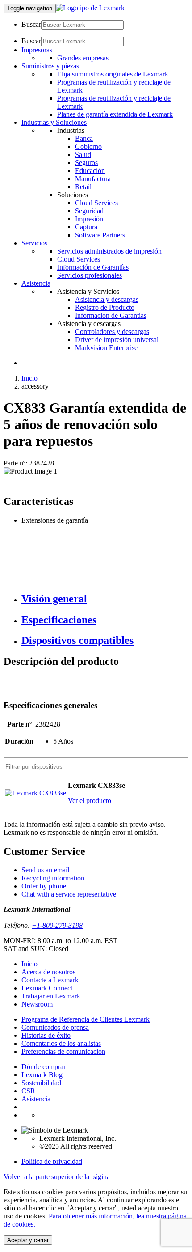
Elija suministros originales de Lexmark (112, 74)
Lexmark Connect (46, 988)
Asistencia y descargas (106, 299)
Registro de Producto (104, 307)
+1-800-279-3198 (57, 925)
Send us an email (45, 870)
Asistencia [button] (35, 283)
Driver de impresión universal (117, 339)
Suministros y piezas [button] (50, 66)
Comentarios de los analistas (61, 1043)
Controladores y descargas (112, 331)
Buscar (31, 24)
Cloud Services (96, 203)
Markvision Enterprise (106, 347)
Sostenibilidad (41, 1083)
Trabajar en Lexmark (50, 996)
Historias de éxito (46, 1035)
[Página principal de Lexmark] (90, 8)
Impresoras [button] (36, 50)
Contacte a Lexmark (50, 980)
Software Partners (100, 235)
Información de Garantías (93, 267)
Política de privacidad (51, 1161)
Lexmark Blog (42, 1075)
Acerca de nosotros (48, 972)
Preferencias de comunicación (63, 1051)
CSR (28, 1091)
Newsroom (37, 1004)
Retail (83, 186)
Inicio (29, 378)
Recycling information (52, 878)
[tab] (104, 599)
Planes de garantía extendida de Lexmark (115, 114)
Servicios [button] (34, 243)
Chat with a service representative (68, 894)
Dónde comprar (43, 1066)
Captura (86, 227)
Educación (90, 170)
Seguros (86, 162)
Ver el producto (89, 800)
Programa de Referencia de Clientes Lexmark (85, 1019)
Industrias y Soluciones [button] (54, 122)
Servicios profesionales (89, 275)
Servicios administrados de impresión (109, 251)
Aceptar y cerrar (28, 1240)
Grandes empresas (83, 58)
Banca (84, 138)
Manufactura (93, 178)
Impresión (89, 219)
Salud (83, 154)
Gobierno (88, 146)
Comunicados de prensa (55, 1027)
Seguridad (89, 211)
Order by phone (43, 886)
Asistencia (35, 1099)
